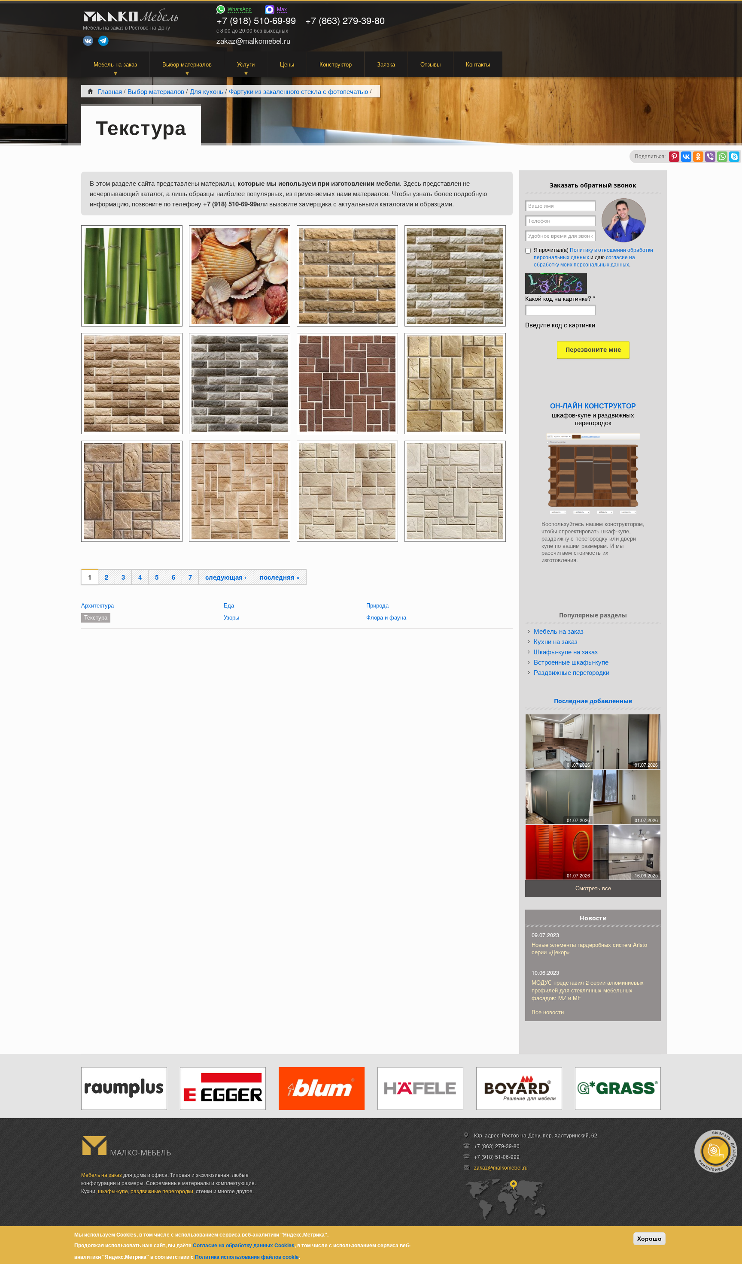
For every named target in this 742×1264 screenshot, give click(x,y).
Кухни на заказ (556, 641)
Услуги (246, 64)
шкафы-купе (113, 1190)
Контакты (478, 64)
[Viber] (710, 156)
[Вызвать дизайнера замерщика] (715, 1151)
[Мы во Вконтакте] (88, 41)
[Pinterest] (674, 156)
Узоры (231, 617)
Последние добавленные (593, 701)
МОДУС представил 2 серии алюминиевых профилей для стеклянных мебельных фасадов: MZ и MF (588, 990)
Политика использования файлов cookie (247, 1256)
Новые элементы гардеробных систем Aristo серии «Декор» (589, 948)
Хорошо (649, 1238)
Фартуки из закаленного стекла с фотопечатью (298, 91)
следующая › (225, 577)
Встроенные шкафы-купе (571, 661)
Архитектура (97, 605)
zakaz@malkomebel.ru (501, 1167)
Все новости (548, 1012)
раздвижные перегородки (162, 1190)
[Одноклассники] (698, 156)
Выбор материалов (187, 64)
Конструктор (335, 64)
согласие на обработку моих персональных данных (584, 260)
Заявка (386, 64)
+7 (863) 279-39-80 (345, 20)
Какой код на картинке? (560, 298)
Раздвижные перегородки (571, 672)
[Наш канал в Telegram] (103, 41)
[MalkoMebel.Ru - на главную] (129, 16)
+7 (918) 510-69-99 (256, 20)
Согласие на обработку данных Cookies (244, 1245)
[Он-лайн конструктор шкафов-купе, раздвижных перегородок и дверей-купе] (593, 473)
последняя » (280, 577)
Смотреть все (593, 888)
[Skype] (734, 156)
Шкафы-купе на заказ (566, 651)
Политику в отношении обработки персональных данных (593, 253)
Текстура (95, 617)
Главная (110, 91)
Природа (377, 605)
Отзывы (430, 64)
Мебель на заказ (115, 64)
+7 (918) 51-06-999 (497, 1156)
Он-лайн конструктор (593, 406)
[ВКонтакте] (686, 156)
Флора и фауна (386, 617)
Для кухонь (206, 91)
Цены (287, 64)
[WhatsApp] (722, 156)
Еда (229, 605)
